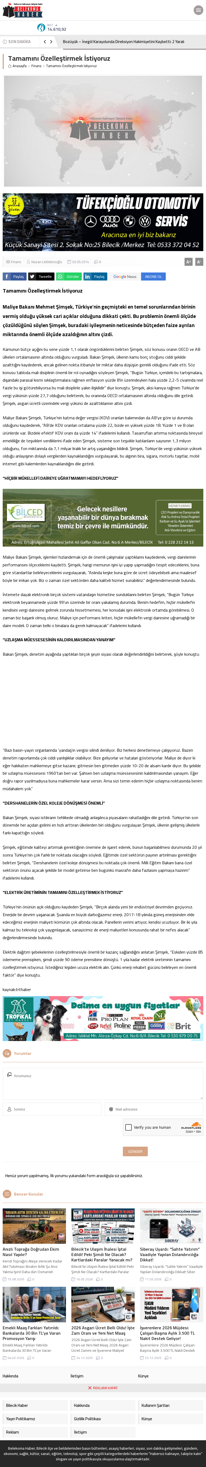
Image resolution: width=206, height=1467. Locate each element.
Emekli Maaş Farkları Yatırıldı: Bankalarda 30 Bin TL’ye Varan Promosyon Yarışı (31, 1333)
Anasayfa (20, 66)
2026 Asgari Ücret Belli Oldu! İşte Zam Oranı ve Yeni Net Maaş (103, 1330)
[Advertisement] (103, 702)
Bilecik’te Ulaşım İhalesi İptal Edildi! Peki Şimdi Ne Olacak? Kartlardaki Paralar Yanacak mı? (101, 1254)
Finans (36, 66)
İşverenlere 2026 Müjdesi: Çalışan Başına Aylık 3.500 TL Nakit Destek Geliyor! (167, 1333)
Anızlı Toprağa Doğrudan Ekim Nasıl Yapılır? (31, 1251)
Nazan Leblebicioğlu (46, 262)
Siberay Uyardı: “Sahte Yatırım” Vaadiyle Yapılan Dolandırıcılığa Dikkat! (170, 1254)
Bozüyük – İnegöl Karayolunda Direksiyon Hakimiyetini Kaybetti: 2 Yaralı (123, 41)
